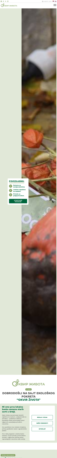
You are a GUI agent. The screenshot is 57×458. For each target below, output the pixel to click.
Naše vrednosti (42, 423)
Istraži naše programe (18, 201)
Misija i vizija (42, 417)
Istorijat (42, 429)
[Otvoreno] (55, 5)
